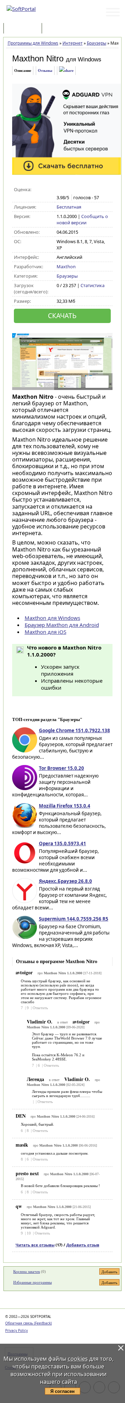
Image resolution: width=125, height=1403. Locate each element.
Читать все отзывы (35, 1244)
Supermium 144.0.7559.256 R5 (73, 919)
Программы (24, 28)
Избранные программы (32, 1282)
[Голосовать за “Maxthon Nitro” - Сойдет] (74, 189)
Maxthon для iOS (45, 631)
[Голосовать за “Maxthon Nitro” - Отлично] (89, 189)
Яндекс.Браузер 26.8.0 (65, 881)
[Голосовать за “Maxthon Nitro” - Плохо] (67, 189)
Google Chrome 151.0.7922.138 (74, 730)
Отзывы (45, 70)
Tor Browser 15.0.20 (61, 768)
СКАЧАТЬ (62, 315)
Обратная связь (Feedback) (28, 1323)
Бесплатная (69, 207)
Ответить (40, 1008)
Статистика (93, 285)
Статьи (58, 28)
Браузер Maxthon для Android (62, 624)
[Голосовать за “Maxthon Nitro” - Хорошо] (82, 189)
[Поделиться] (66, 70)
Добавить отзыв (82, 1244)
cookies (78, 1359)
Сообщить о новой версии (82, 219)
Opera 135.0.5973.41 (62, 843)
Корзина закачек (26, 1271)
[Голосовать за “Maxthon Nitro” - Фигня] (60, 189)
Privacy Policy (16, 1330)
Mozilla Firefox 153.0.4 (64, 806)
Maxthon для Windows (52, 617)
